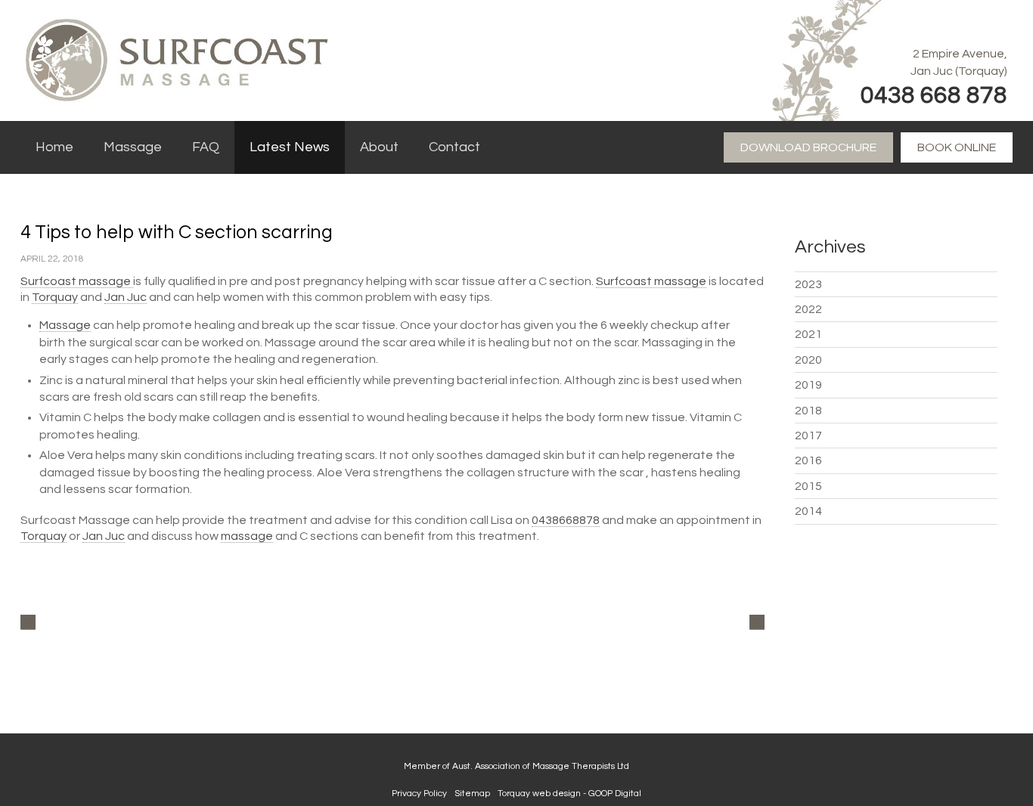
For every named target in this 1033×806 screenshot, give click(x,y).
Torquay (55, 297)
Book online (956, 147)
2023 (808, 284)
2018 (808, 411)
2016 (808, 460)
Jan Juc (125, 297)
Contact (454, 147)
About (379, 147)
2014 (808, 511)
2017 (808, 435)
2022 (808, 309)
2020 (808, 360)
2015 (808, 486)
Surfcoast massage (76, 281)
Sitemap (472, 793)
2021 (808, 334)
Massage (133, 147)
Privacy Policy (419, 793)
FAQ (205, 147)
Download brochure (808, 147)
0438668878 (566, 520)
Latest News (290, 147)
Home (54, 147)
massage (247, 536)
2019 (808, 385)
